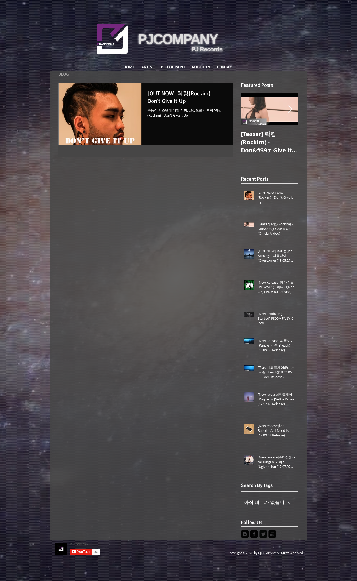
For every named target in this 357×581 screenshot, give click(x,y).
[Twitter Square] (263, 534)
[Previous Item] (249, 109)
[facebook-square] (254, 534)
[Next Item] (290, 109)
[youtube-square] (272, 534)
